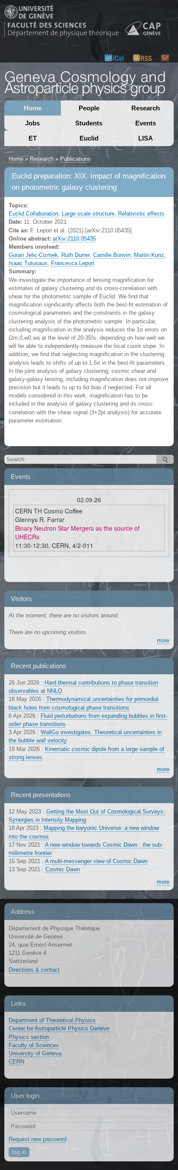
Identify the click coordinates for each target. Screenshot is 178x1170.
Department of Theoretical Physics (52, 1020)
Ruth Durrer (75, 255)
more (163, 640)
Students (88, 123)
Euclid (89, 138)
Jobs (32, 123)
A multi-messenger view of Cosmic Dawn (96, 861)
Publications (75, 159)
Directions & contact (34, 970)
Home (32, 108)
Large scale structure (88, 213)
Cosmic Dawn (62, 869)
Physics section (29, 1037)
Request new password (38, 1139)
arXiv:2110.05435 (74, 238)
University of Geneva (35, 1053)
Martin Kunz (149, 255)
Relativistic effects (141, 213)
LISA (145, 138)
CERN (16, 1061)
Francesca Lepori (72, 263)
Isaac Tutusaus (28, 263)
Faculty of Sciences (34, 1045)
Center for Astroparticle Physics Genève (59, 1028)
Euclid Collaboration (33, 213)
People (89, 108)
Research (145, 108)
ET (33, 138)
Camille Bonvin (111, 255)
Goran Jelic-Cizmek (33, 255)
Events (145, 123)
